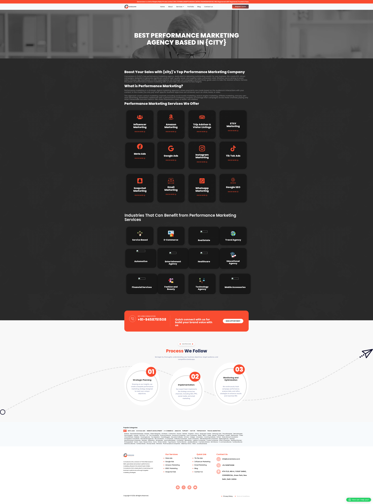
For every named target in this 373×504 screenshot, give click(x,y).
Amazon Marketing (171, 126)
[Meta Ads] (140, 147)
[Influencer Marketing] (140, 117)
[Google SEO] (233, 181)
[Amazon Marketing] (171, 117)
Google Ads (171, 155)
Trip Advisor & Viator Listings (202, 126)
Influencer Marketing (139, 126)
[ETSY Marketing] (233, 117)
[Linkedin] (189, 487)
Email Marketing (171, 188)
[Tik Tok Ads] (233, 149)
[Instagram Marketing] (202, 148)
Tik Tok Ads (233, 155)
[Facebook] (178, 487)
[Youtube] (195, 487)
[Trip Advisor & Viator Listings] (202, 117)
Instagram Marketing (202, 156)
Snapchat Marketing (139, 189)
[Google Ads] (171, 149)
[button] (358, 500)
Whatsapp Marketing (202, 189)
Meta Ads (140, 154)
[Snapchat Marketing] (140, 181)
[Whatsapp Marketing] (202, 181)
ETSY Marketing (233, 125)
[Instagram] (184, 487)
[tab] (125, 431)
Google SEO (233, 187)
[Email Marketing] (171, 181)
